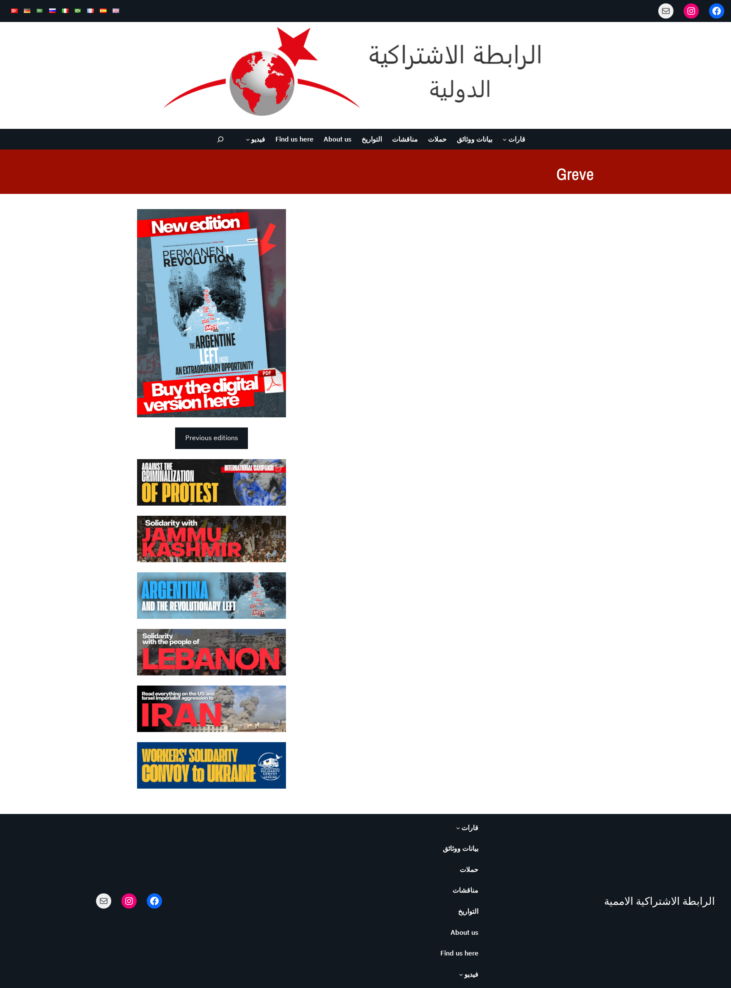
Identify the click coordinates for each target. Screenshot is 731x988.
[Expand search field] (221, 139)
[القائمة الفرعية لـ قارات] (505, 139)
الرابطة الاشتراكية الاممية (659, 901)
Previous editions (211, 437)
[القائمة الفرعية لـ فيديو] (248, 139)
